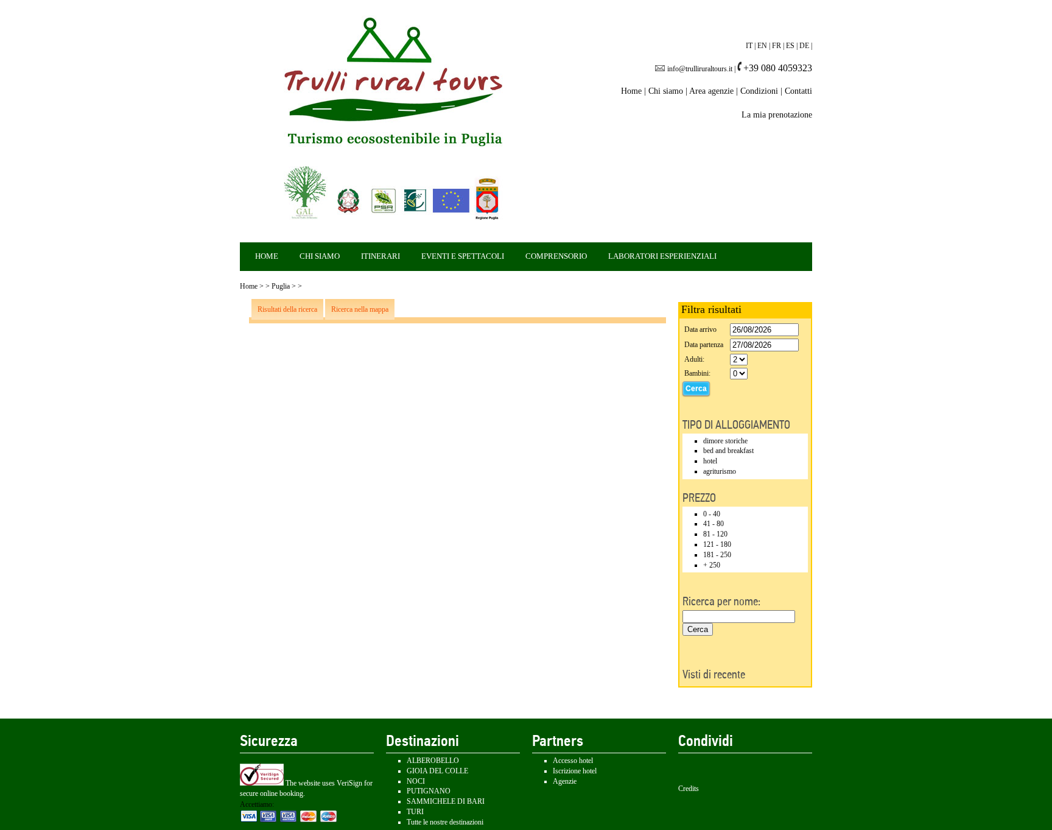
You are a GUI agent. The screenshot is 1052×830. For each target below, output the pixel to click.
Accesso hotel (573, 760)
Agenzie (565, 781)
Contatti (798, 91)
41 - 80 (713, 523)
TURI (415, 811)
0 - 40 (711, 514)
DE (804, 45)
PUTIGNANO (429, 791)
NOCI (416, 781)
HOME (266, 256)
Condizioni (759, 91)
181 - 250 (717, 554)
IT (749, 45)
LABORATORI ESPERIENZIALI (662, 256)
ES (790, 45)
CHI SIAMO (320, 256)
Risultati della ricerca (287, 309)
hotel (710, 461)
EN (762, 45)
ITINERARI (380, 256)
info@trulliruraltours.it (699, 69)
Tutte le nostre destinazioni (445, 822)
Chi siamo (665, 91)
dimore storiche (725, 441)
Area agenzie (711, 91)
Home (631, 91)
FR (776, 45)
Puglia (281, 286)
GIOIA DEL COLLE (437, 771)
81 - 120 (715, 534)
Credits (688, 788)
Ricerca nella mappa (359, 309)
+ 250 (711, 565)
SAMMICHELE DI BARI (446, 801)
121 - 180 (717, 544)
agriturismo (719, 471)
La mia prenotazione (777, 114)
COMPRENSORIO (556, 256)
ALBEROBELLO (433, 760)
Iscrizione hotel (575, 771)
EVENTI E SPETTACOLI (462, 256)
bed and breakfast (728, 450)
